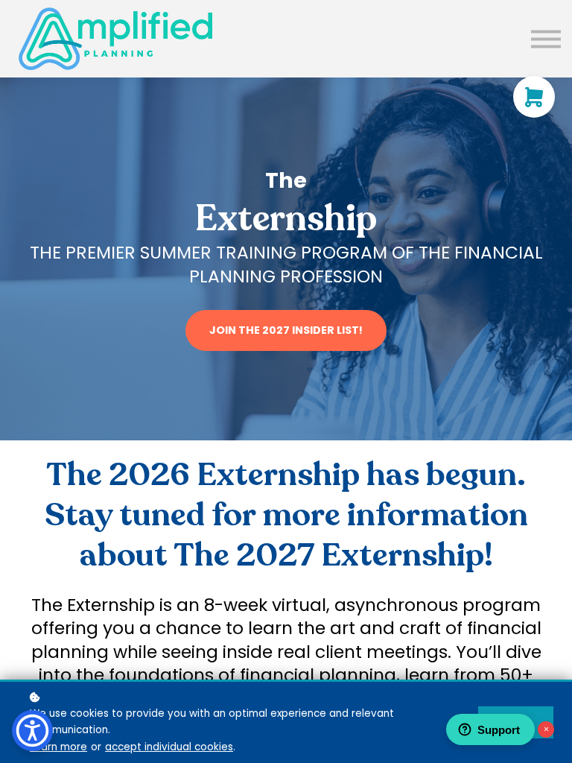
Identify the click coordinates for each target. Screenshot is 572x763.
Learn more (58, 747)
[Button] (546, 38)
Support (498, 730)
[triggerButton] (32, 730)
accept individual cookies (169, 747)
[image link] (115, 38)
